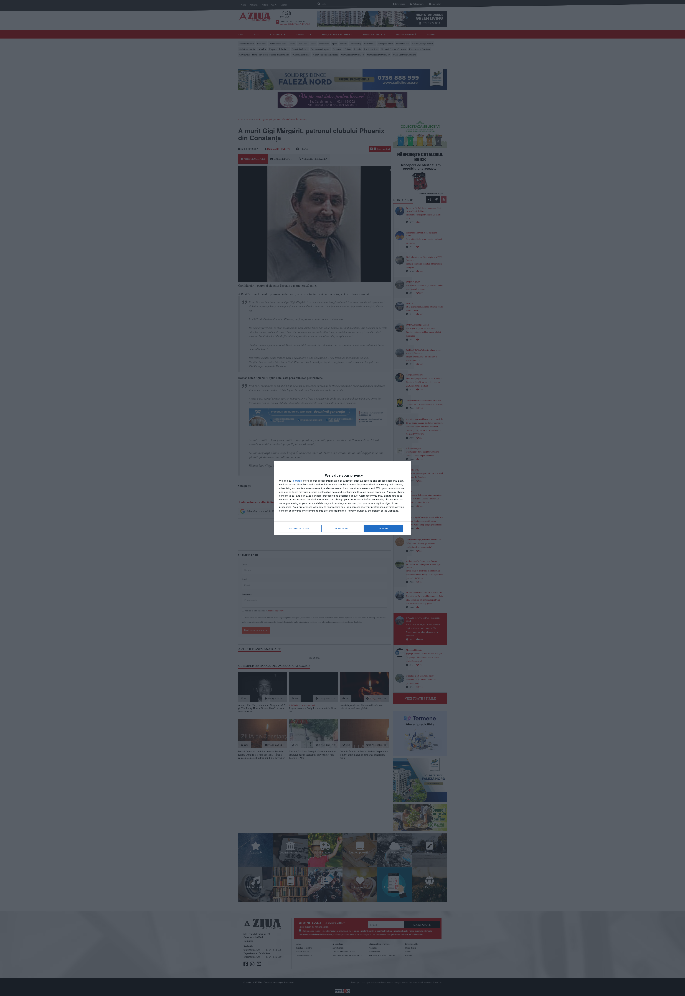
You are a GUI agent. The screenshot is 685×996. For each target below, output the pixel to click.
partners (298, 480)
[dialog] (342, 498)
